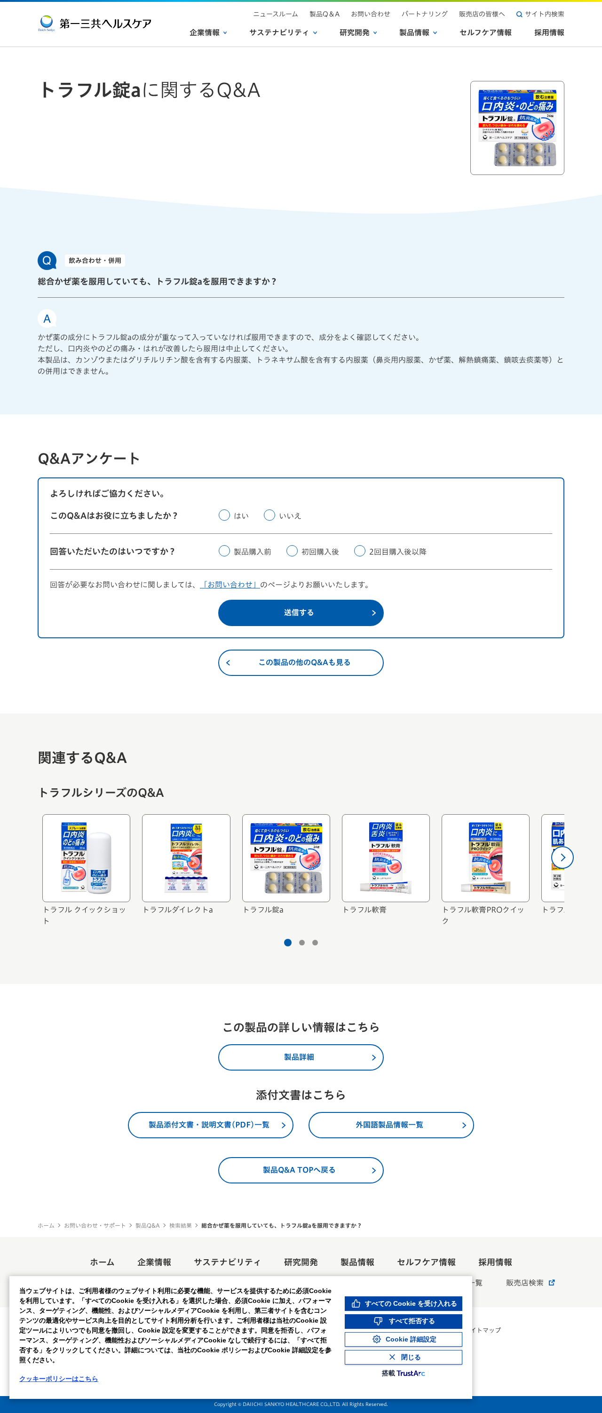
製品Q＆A (324, 14)
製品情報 (414, 32)
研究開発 (355, 32)
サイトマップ (482, 1330)
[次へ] (562, 857)
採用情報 (549, 32)
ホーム (46, 1225)
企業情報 (205, 32)
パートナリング (425, 14)
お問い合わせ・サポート (95, 1225)
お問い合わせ (370, 14)
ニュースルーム (275, 14)
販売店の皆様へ (482, 14)
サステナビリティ (279, 32)
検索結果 (180, 1225)
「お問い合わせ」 (230, 584)
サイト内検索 (544, 14)
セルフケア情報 (485, 32)
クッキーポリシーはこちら (58, 1378)
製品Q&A (147, 1225)
